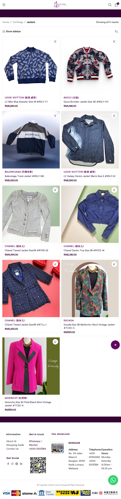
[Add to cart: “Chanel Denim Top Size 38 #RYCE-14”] (114, 190)
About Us (11, 441)
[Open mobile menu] (4, 5)
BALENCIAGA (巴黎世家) (19, 172)
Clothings (18, 22)
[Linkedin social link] (21, 464)
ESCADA (69, 320)
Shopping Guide (15, 445)
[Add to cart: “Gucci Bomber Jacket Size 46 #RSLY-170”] (114, 41)
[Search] (110, 5)
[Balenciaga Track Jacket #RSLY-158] (31, 139)
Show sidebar (13, 31)
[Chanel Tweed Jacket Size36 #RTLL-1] (31, 288)
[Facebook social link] (8, 464)
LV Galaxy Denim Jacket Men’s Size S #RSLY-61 (89, 176)
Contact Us (12, 449)
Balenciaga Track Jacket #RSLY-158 (24, 176)
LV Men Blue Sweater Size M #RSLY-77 (26, 102)
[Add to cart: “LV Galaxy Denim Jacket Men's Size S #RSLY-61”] (114, 115)
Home (5, 22)
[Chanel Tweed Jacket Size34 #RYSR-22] (31, 214)
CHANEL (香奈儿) (15, 246)
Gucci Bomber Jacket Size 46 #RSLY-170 (86, 102)
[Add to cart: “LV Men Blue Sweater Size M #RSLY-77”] (55, 41)
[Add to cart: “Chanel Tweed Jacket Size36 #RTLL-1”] (55, 264)
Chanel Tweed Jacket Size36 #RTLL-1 (25, 325)
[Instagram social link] (12, 464)
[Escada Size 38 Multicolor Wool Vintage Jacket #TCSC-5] (90, 288)
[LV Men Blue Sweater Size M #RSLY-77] (31, 65)
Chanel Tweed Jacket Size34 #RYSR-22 (26, 250)
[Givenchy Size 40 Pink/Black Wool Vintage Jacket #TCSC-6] (31, 366)
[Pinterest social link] (16, 464)
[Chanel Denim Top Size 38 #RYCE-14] (90, 214)
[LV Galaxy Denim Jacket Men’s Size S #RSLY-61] (90, 139)
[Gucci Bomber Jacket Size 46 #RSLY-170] (90, 65)
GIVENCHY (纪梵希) (16, 398)
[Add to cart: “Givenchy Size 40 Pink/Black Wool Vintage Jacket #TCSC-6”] (55, 342)
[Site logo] (60, 4)
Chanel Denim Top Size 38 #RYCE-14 (84, 250)
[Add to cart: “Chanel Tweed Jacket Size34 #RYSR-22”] (55, 190)
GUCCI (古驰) (71, 97)
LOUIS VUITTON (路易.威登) (21, 97)
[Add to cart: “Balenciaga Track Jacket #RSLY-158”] (55, 115)
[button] (115, 344)
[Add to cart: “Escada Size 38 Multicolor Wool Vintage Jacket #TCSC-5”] (114, 264)
